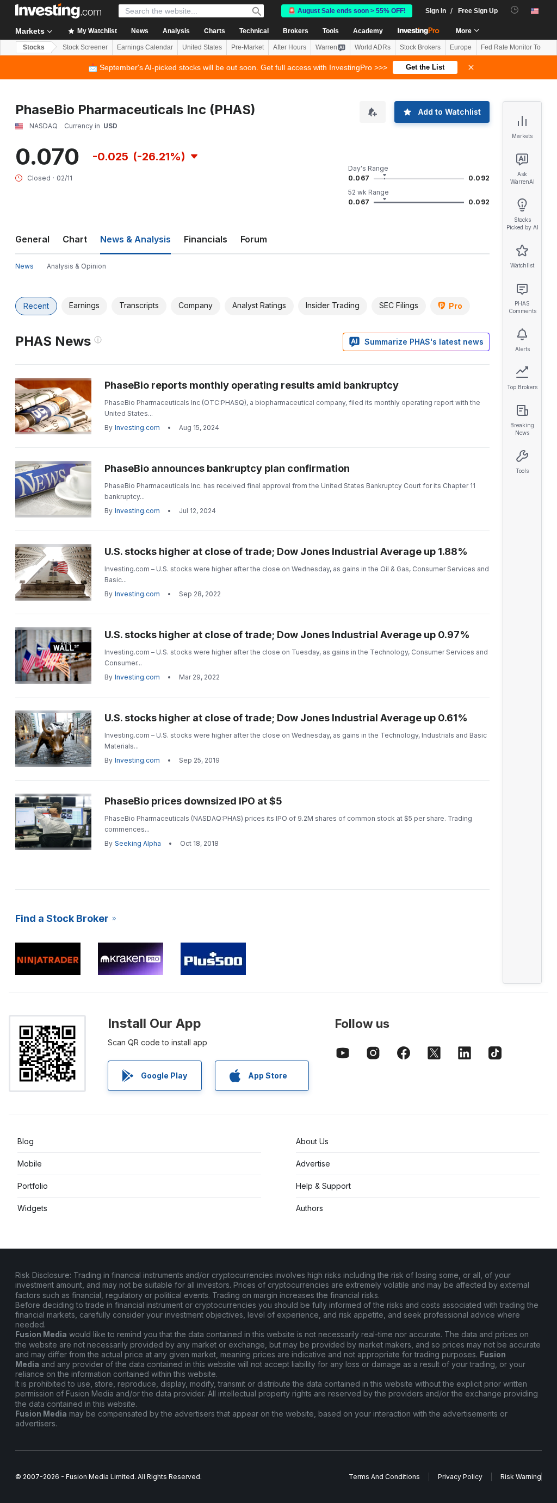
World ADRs (373, 47)
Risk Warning (520, 1477)
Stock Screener (85, 47)
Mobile (29, 1163)
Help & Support (323, 1185)
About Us (312, 1141)
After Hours (289, 47)
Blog (25, 1141)
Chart (75, 239)
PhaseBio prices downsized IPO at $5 (193, 801)
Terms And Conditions (384, 1477)
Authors (309, 1208)
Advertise (313, 1163)
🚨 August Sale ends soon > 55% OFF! (347, 11)
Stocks (34, 47)
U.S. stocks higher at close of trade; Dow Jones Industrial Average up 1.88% (286, 551)
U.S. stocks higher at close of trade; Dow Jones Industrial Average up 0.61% (286, 718)
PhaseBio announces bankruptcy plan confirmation (227, 468)
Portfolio (32, 1185)
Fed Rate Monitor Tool (513, 47)
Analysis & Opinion (76, 266)
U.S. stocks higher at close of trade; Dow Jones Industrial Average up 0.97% (287, 634)
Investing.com (137, 427)
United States (202, 47)
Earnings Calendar (145, 47)
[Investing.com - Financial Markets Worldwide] (58, 10)
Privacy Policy (460, 1477)
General (32, 239)
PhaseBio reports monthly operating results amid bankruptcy (251, 385)
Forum (253, 239)
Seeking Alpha (138, 843)
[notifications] (515, 10)
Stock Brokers (420, 47)
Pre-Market (247, 47)
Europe (461, 47)
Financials (205, 239)
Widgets (32, 1208)
